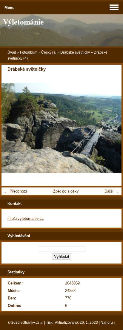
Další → (111, 191)
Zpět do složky (66, 191)
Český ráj (48, 52)
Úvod (11, 52)
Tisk (49, 322)
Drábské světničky (75, 52)
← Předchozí (15, 191)
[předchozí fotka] (11, 128)
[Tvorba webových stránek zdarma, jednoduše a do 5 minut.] (42, 323)
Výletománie (23, 21)
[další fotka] (112, 128)
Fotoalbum (28, 52)
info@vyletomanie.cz (25, 218)
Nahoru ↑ (108, 322)
